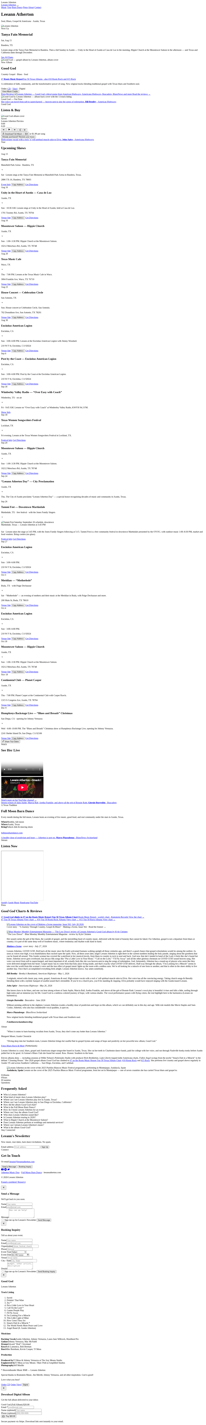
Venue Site (6, 217)
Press (25, 7)
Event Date (6, 1254)
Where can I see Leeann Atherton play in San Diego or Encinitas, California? (38, 1102)
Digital (22, 88)
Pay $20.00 (10, 1416)
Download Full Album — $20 (16, 134)
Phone (4, 1249)
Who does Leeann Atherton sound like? (21, 1115)
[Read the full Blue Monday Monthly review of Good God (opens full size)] (67, 931)
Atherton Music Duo (10, 1172)
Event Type (6, 1252)
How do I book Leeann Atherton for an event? (24, 1110)
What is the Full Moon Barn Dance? (20, 1107)
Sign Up (45, 1147)
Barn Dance (17, 7)
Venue (4, 1257)
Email (3, 1207)
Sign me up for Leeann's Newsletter (20, 1220)
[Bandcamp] (8, 1170)
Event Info (6, 184)
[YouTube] (2, 1170)
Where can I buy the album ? (21, 1112)
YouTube (34, 902)
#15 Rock (145, 1060)
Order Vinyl (16, 1384)
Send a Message (9, 1167)
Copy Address (18, 185)
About (31, 7)
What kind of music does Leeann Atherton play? (25, 1097)
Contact (37, 7)
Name (3, 1204)
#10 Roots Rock (129, 1060)
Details (4, 1268)
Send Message (44, 1220)
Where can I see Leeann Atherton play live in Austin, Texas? (30, 1099)
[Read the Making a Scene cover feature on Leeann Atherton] (45, 924)
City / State (6, 1260)
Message (5, 1217)
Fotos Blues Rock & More (13, 1046)
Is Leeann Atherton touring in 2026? (20, 1117)
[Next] (14, 130)
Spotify (4, 902)
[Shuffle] (20, 130)
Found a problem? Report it (13, 1182)
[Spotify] (5, 1170)
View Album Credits (10, 91)
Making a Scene (14, 946)
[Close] (3, 1188)
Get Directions (31, 184)
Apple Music (13, 902)
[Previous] (3, 130)
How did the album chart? (20, 1105)
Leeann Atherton (8, 5)
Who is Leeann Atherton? (15, 1094)
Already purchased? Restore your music (18, 137)
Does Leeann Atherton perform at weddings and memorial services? (33, 1122)
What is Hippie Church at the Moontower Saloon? (26, 1120)
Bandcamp (25, 902)
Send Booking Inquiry (46, 1272)
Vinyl (14, 88)
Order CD (5, 1384)
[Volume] (25, 130)
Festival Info (6, 440)
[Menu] (18, 5)
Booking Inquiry (25, 1167)
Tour (9, 7)
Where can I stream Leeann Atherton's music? (24, 1125)
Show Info (6, 412)
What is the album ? (17, 1127)
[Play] (9, 130)
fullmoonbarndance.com (12, 833)
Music (4, 7)
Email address (7, 1147)
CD (9, 88)
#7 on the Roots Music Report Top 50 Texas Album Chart (95, 1060)
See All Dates (7, 57)
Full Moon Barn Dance (31, 1172)
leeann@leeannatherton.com (21, 1161)
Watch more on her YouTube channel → (19, 800)
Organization (7, 1246)
